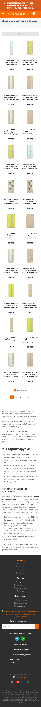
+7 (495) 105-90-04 (15, 14)
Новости (20, 564)
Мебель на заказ (20, 600)
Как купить (20, 582)
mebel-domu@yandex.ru (22, 655)
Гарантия (20, 591)
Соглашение (20, 567)
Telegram (17, 638)
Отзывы (20, 570)
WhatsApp (23, 638)
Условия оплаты (20, 585)
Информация (20, 596)
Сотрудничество (20, 603)
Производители (20, 606)
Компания (20, 560)
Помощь (20, 578)
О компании (20, 573)
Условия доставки (21, 588)
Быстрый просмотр (11, 57)
